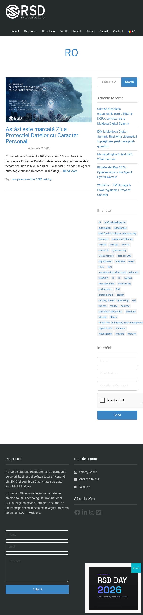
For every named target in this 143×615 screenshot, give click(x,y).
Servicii (77, 31)
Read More (70, 171)
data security (124, 255)
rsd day (102, 306)
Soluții (64, 31)
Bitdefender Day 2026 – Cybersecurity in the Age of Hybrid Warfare (114, 172)
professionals (106, 294)
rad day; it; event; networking (113, 300)
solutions (131, 311)
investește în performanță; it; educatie (118, 272)
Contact (118, 31)
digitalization (105, 261)
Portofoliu (48, 31)
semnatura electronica (110, 311)
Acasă (15, 31)
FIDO (101, 267)
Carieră (103, 31)
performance (105, 289)
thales (113, 317)
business (103, 239)
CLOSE (136, 568)
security (125, 306)
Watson (132, 333)
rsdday (113, 306)
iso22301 (103, 278)
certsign (114, 244)
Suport (90, 31)
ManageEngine (106, 283)
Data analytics (106, 255)
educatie (120, 261)
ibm (110, 267)
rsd (134, 300)
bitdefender (120, 228)
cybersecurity (119, 250)
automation (105, 228)
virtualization (105, 333)
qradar (120, 294)
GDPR (39, 179)
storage (103, 317)
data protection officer (23, 179)
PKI (118, 289)
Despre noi (30, 31)
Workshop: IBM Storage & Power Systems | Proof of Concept (114, 190)
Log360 (128, 278)
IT (113, 278)
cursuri (125, 244)
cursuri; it (103, 250)
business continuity (122, 239)
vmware (120, 333)
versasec (120, 328)
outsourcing (124, 283)
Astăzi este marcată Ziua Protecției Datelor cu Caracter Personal (42, 135)
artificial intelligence (114, 222)
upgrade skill (105, 328)
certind (102, 244)
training (47, 179)
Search (129, 82)
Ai (100, 222)
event (131, 261)
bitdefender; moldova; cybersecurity (117, 233)
